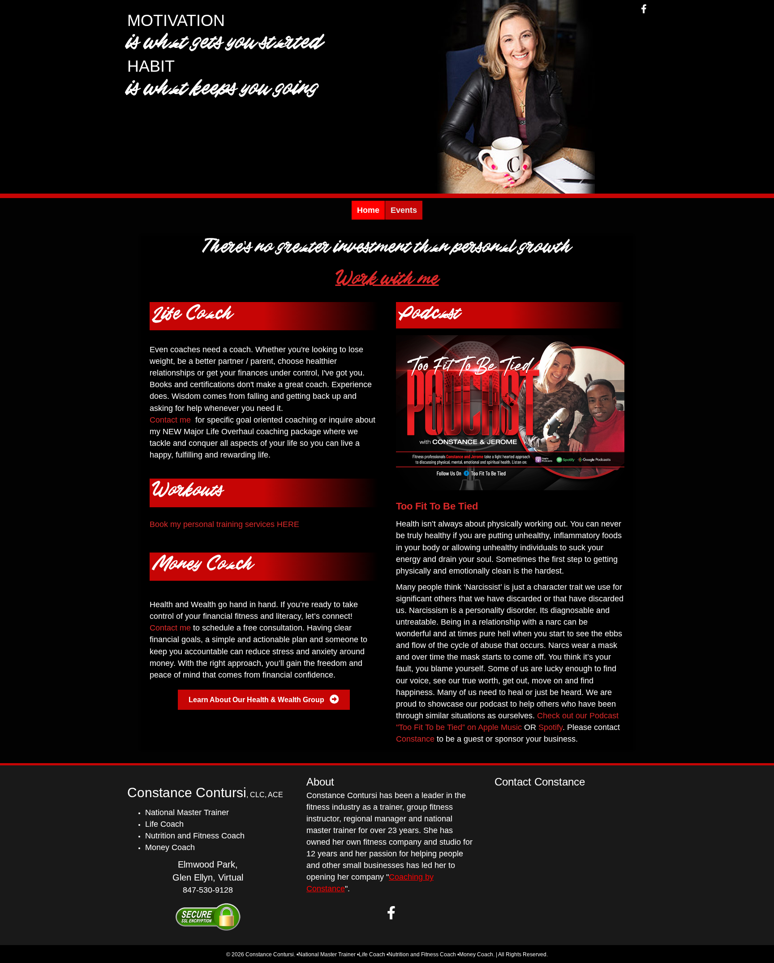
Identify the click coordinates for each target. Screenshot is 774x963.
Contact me (170, 419)
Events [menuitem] (404, 210)
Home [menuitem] (368, 210)
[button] (391, 912)
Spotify (550, 727)
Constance (415, 738)
